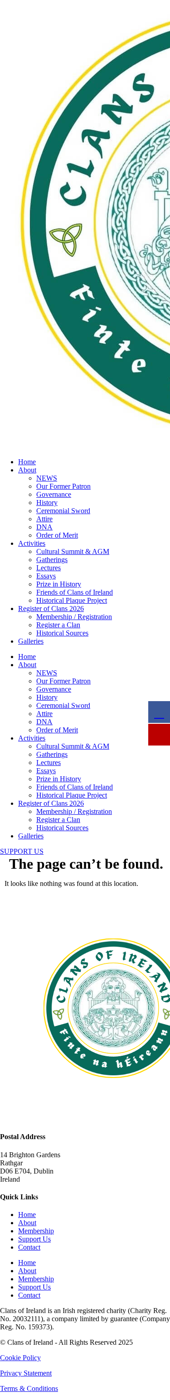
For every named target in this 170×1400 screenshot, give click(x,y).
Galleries (31, 641)
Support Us (34, 1239)
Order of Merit (57, 535)
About (27, 470)
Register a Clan (58, 625)
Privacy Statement (26, 1373)
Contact (29, 1247)
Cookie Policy (20, 1358)
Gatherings (52, 559)
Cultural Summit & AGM (72, 551)
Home (27, 462)
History (47, 502)
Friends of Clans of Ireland (74, 592)
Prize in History (58, 584)
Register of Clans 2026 (51, 608)
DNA (44, 527)
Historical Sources (62, 633)
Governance (53, 494)
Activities (31, 543)
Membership (36, 1231)
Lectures (48, 568)
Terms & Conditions (29, 1388)
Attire (44, 519)
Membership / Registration (74, 617)
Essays (46, 576)
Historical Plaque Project (71, 600)
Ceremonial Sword (63, 511)
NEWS (46, 478)
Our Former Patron (63, 486)
